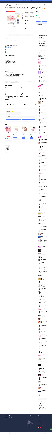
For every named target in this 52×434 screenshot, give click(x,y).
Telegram (10, 47)
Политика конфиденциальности (30, 423)
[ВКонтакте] (42, 8)
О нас (27, 424)
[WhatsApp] (46, 8)
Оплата (28, 417)
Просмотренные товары (29, 421)
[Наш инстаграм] (38, 427)
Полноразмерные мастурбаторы (20, 7)
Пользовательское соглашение (30, 422)
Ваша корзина (28, 419)
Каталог (8, 7)
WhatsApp (7, 47)
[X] (43, 8)
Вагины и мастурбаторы (12, 7)
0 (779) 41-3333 (40, 419)
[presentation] (7, 18)
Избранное (28, 420)
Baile (25, 7)
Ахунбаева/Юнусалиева (38, 13)
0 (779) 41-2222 (7, 53)
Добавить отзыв (20, 119)
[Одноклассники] (44, 8)
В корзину (7, 138)
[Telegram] (45, 8)
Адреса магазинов (29, 425)
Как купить (28, 416)
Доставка (28, 418)
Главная (5, 7)
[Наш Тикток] (39, 427)
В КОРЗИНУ (41, 21)
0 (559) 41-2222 (7, 52)
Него (25, 23)
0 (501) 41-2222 (7, 51)
